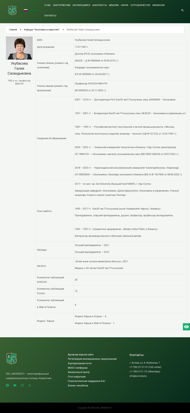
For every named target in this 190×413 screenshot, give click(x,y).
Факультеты (99, 5)
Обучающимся (81, 5)
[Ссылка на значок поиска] (182, 10)
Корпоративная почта (80, 363)
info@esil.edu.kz (138, 376)
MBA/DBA (114, 5)
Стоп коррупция (77, 376)
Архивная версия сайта (80, 354)
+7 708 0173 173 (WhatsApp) (145, 371)
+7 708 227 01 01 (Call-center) (145, 367)
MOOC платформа (77, 367)
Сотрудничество (140, 5)
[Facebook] (7, 385)
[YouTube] (14, 385)
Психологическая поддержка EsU (86, 381)
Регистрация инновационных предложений (92, 358)
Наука (124, 5)
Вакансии (159, 5)
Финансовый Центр (79, 372)
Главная (13, 29)
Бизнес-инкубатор (78, 385)
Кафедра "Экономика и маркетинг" (42, 29)
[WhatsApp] (29, 385)
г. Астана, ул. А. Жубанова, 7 (145, 362)
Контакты (50, 15)
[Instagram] (22, 385)
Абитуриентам (61, 5)
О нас (47, 5)
